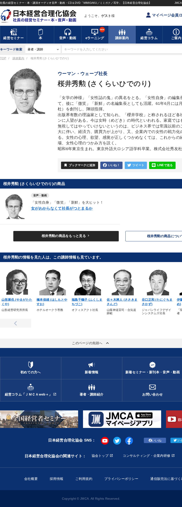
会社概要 (31, 479)
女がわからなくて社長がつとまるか (62, 208)
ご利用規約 (83, 479)
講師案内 (18, 58)
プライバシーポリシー (121, 479)
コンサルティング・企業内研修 (146, 455)
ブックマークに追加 (79, 165)
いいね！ (114, 165)
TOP (3, 58)
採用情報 (56, 479)
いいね (156, 440)
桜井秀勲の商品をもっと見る (66, 236)
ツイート (138, 165)
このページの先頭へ (91, 343)
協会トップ (100, 455)
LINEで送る (165, 165)
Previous (15, 323)
